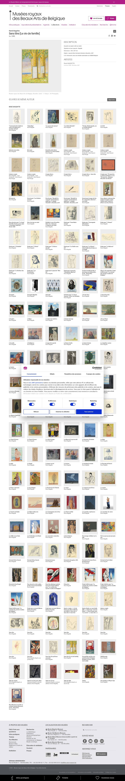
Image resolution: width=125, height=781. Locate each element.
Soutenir (29, 748)
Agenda (46, 25)
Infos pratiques (14, 25)
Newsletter (102, 754)
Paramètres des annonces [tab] (72, 374)
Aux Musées (13, 740)
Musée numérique (32, 742)
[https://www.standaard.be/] (74, 754)
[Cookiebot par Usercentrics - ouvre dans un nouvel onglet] (94, 368)
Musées (64, 25)
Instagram (96, 744)
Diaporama (111, 99)
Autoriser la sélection (62, 411)
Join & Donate (97, 18)
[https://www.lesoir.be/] (64, 753)
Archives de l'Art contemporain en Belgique (34, 739)
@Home (113, 25)
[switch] (52, 404)
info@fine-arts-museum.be (68, 762)
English (114, 6)
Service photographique (33, 735)
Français (107, 6)
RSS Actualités (86, 756)
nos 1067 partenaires (36, 382)
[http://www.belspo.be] (48, 755)
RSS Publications (87, 758)
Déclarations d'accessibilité (84, 772)
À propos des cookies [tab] (93, 374)
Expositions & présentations (31, 25)
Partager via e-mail (114, 35)
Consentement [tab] (31, 374)
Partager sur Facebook (109, 35)
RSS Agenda (86, 753)
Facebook (84, 744)
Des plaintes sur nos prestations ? (67, 772)
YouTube (90, 744)
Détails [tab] (52, 374)
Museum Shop (13, 743)
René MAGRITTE (72, 64)
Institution (72, 25)
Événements (31, 6)
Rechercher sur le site (37, 6)
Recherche (104, 25)
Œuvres (114, 31)
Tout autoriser (88, 411)
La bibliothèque (31, 732)
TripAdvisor (102, 744)
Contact (17, 6)
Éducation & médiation (90, 25)
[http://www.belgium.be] (55, 755)
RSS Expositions (87, 755)
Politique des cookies (110, 772)
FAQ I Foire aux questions (14, 730)
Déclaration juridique (98, 772)
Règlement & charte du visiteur (15, 746)
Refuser (36, 411)
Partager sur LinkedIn (112, 35)
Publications (30, 733)
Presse (24, 6)
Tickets (112, 18)
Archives (29, 737)
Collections (55, 25)
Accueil (11, 6)
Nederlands (100, 6)
